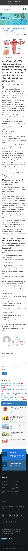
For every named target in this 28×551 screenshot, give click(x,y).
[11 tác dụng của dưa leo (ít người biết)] (5, 434)
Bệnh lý (5, 487)
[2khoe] (21, 515)
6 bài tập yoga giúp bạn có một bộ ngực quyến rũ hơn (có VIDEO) (17, 417)
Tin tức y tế (16, 491)
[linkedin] (10, 515)
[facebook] (3, 515)
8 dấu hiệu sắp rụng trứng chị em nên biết (12, 400)
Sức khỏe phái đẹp (16, 488)
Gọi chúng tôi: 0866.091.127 (14, 1)
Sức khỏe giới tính (5, 18)
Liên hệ (5, 484)
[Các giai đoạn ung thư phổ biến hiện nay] (5, 441)
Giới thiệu (16, 481)
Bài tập (15, 484)
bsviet (18, 337)
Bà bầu (15, 497)
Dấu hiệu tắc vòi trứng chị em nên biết (11, 397)
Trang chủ (3, 17)
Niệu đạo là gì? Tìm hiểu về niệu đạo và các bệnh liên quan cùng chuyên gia (14, 394)
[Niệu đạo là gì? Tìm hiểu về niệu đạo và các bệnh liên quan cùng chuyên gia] (5, 409)
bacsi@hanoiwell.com (14, 3)
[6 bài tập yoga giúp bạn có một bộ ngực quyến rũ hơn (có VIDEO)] (5, 418)
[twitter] (7, 515)
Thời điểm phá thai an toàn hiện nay (11, 383)
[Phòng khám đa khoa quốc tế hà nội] (14, 515)
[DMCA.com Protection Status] (7, 538)
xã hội (4, 497)
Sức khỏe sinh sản (6, 491)
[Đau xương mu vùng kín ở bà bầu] (5, 426)
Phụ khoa (16, 494)
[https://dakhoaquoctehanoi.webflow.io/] (17, 515)
